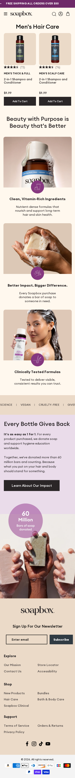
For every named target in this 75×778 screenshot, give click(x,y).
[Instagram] (34, 744)
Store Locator (48, 665)
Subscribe (61, 639)
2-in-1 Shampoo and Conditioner (18, 80)
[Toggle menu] (5, 13)
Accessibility (47, 671)
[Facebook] (27, 744)
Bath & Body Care (51, 699)
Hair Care (11, 699)
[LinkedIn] (41, 744)
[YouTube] (48, 744)
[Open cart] (68, 14)
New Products (14, 693)
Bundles (43, 693)
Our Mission (12, 665)
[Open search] (54, 14)
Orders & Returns (50, 725)
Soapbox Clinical (16, 705)
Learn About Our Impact (32, 485)
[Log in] (60, 14)
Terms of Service (16, 725)
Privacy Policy (14, 732)
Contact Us (12, 671)
